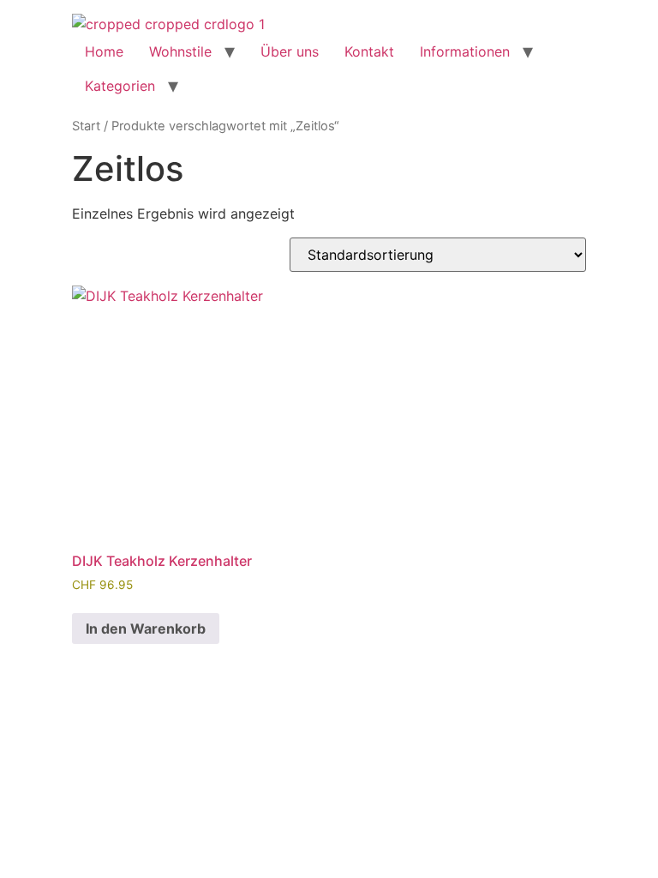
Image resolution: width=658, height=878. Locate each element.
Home (104, 51)
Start (86, 126)
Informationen (465, 51)
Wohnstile (180, 51)
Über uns (289, 51)
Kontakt (369, 51)
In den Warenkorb (146, 628)
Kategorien (120, 85)
